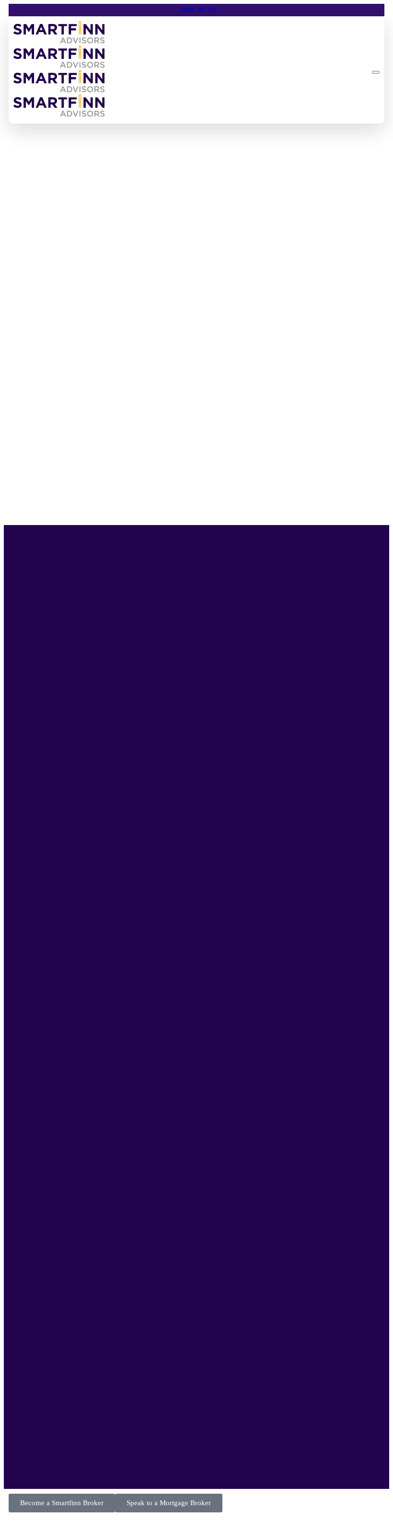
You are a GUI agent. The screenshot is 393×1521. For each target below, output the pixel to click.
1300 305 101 (199, 9)
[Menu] (376, 72)
